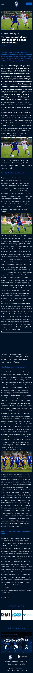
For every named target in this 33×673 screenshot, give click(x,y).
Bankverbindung (11, 661)
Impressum (22, 661)
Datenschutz (12, 664)
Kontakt (22, 664)
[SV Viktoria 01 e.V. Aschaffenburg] (16, 4)
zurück (6, 597)
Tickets (29, 4)
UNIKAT (20, 669)
